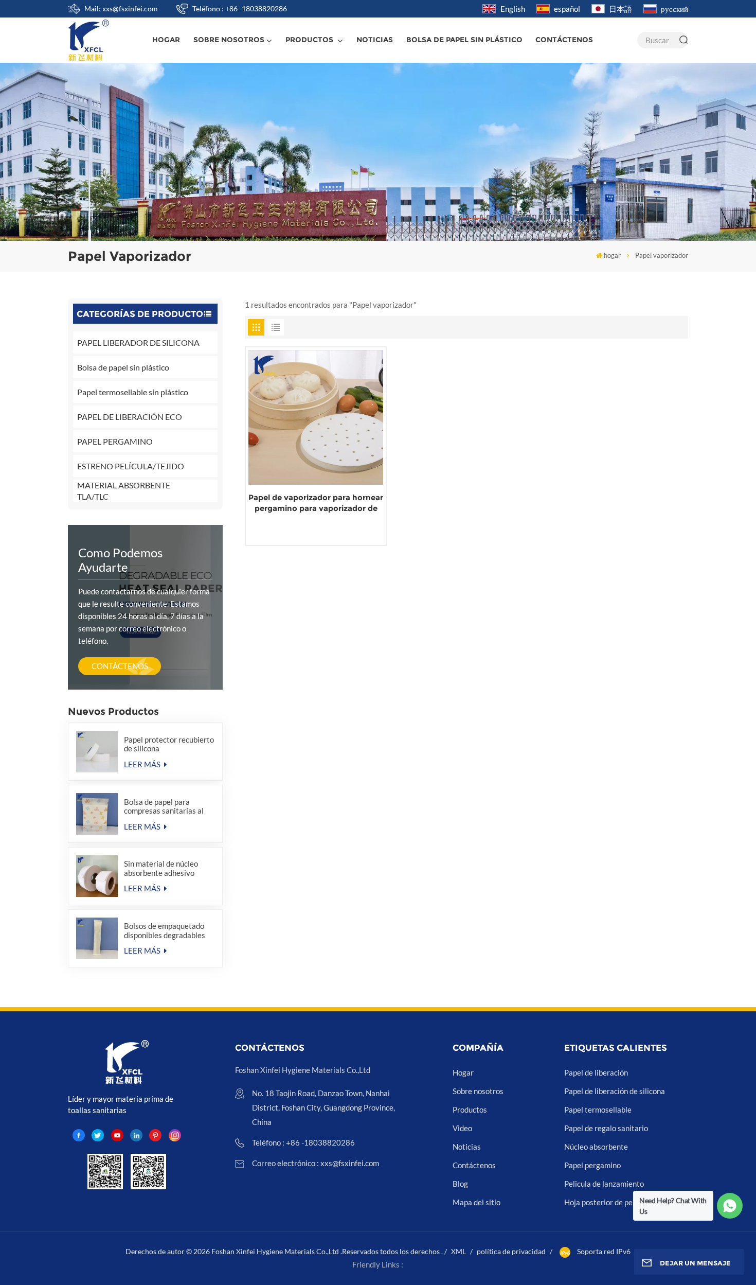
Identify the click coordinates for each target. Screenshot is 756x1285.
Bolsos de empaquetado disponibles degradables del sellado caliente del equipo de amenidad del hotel (164, 930)
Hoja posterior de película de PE (617, 1202)
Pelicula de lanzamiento (604, 1183)
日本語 (620, 8)
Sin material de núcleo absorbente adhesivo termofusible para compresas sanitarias (161, 868)
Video (462, 1128)
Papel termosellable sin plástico (132, 392)
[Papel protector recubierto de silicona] (97, 751)
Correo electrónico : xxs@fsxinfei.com (315, 1163)
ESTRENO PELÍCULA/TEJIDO (130, 466)
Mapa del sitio (476, 1202)
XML (458, 1251)
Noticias (374, 40)
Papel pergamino (592, 1165)
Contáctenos (564, 40)
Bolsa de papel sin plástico (123, 367)
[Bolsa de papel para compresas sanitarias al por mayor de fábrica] (97, 814)
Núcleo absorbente (596, 1146)
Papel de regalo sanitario (606, 1128)
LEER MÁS (143, 764)
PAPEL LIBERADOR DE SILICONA (138, 342)
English (512, 8)
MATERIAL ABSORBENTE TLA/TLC (123, 490)
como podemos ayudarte (120, 559)
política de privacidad (511, 1251)
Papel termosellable (598, 1109)
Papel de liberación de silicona (614, 1091)
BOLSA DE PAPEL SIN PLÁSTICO (464, 40)
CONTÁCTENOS (120, 666)
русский (674, 8)
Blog (460, 1183)
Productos (310, 40)
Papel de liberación (596, 1072)
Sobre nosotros (228, 40)
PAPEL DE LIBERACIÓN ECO (129, 416)
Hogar (463, 1072)
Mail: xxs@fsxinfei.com (121, 8)
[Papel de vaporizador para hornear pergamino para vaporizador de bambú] (315, 417)
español (567, 8)
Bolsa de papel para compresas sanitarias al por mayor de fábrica (164, 806)
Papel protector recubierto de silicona (169, 744)
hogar (166, 40)
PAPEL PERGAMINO (115, 441)
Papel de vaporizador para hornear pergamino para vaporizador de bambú (315, 503)
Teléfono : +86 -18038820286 (239, 8)
